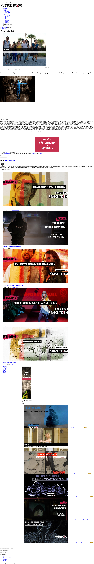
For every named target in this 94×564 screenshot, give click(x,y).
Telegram (4, 368)
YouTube (4, 371)
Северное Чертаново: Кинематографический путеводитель (80, 496)
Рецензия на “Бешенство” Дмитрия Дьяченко (12, 246)
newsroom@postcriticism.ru (5, 1)
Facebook (4, 369)
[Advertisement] (47, 110)
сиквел (13, 70)
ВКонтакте (5, 366)
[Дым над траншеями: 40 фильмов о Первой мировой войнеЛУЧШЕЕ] (46, 542)
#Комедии (40, 153)
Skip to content (3, 0)
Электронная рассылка (7, 557)
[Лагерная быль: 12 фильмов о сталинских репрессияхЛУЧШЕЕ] (46, 473)
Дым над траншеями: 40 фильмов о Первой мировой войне (80, 542)
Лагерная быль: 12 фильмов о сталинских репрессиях (79, 473)
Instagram (4, 372)
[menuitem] (5, 8)
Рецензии (33, 153)
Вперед (4, 28)
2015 (9, 152)
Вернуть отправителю (72, 450)
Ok (44, 563)
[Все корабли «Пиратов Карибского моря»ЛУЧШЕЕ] (46, 427)
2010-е (6, 152)
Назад (1, 28)
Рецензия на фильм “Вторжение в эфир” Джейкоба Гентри (79, 519)
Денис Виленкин (6, 153)
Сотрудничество (6, 556)
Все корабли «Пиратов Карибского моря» (77, 427)
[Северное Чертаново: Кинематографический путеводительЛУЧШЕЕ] (46, 496)
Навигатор (5, 559)
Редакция (4, 558)
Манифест (4, 560)
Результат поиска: (6, 24)
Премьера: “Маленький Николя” (9, 362)
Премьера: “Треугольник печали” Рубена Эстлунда (13, 323)
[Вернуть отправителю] (46, 450)
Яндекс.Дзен (5, 367)
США (16, 152)
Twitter (4, 370)
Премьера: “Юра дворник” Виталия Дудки (11, 207)
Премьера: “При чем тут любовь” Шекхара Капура (13, 285)
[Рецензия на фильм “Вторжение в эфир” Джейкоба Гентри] (46, 519)
